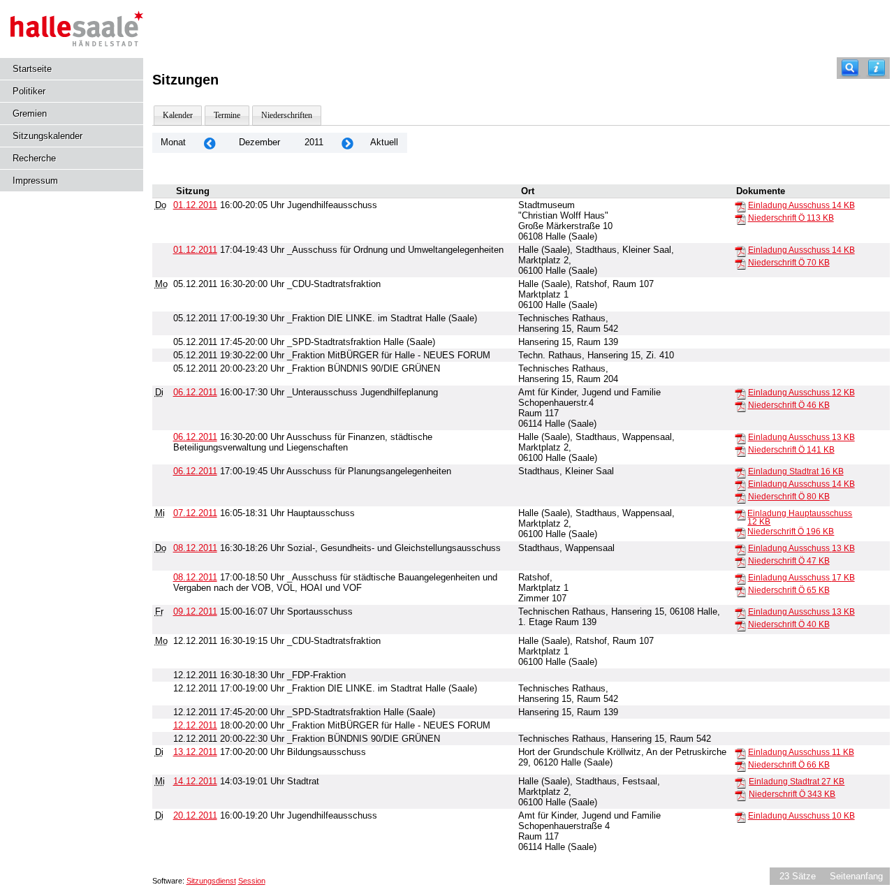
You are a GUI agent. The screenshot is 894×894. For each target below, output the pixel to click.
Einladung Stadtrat (796, 471)
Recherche (34, 158)
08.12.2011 (195, 548)
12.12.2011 (195, 725)
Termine (227, 115)
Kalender (178, 115)
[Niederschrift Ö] (740, 218)
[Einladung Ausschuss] (740, 206)
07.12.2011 (195, 513)
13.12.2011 (195, 752)
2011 (314, 142)
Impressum (35, 180)
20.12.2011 (195, 815)
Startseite (32, 69)
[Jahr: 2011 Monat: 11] (209, 143)
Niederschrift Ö (791, 218)
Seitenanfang (856, 876)
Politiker (29, 91)
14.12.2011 (195, 781)
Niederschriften (286, 115)
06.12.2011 (195, 392)
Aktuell (384, 142)
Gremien (30, 113)
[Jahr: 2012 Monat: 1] (347, 143)
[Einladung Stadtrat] (740, 472)
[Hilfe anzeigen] (876, 68)
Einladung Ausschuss (801, 205)
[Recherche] (850, 68)
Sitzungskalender (47, 136)
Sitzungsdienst (211, 881)
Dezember (259, 142)
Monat (173, 142)
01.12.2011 (195, 205)
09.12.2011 (195, 611)
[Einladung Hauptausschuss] (740, 514)
